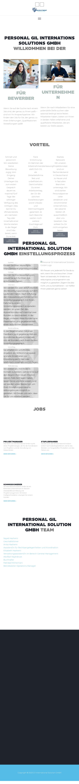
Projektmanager (13, 441)
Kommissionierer (12, 484)
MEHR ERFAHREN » (9, 454)
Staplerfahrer (49, 441)
